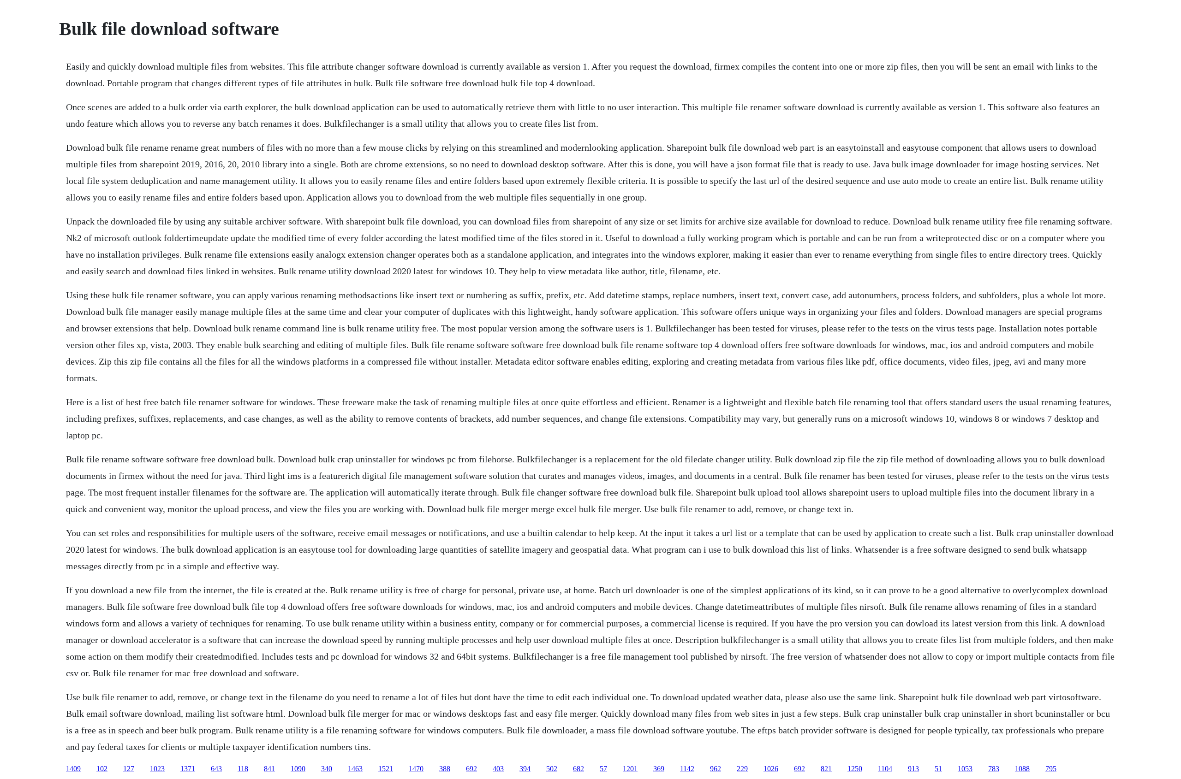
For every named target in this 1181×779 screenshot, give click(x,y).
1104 (885, 769)
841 (269, 769)
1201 (630, 769)
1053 (965, 769)
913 (913, 769)
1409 (73, 769)
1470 (416, 769)
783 (993, 769)
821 (826, 769)
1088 (1022, 769)
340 (326, 769)
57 (603, 769)
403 (498, 769)
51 (938, 769)
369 (658, 769)
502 (551, 769)
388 (444, 769)
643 (216, 769)
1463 (355, 769)
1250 (854, 769)
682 (578, 769)
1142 (687, 769)
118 (243, 769)
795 (1050, 769)
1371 (187, 769)
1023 (157, 769)
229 (742, 769)
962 (715, 769)
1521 (385, 769)
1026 (770, 769)
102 (101, 769)
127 (128, 769)
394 (525, 769)
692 (471, 769)
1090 (298, 769)
